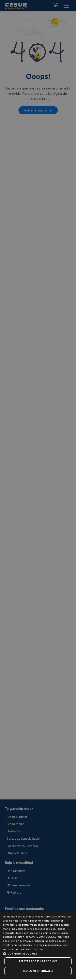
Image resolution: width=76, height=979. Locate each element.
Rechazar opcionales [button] (38, 971)
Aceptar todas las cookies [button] (38, 961)
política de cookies (35, 949)
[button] (38, 953)
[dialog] (38, 945)
